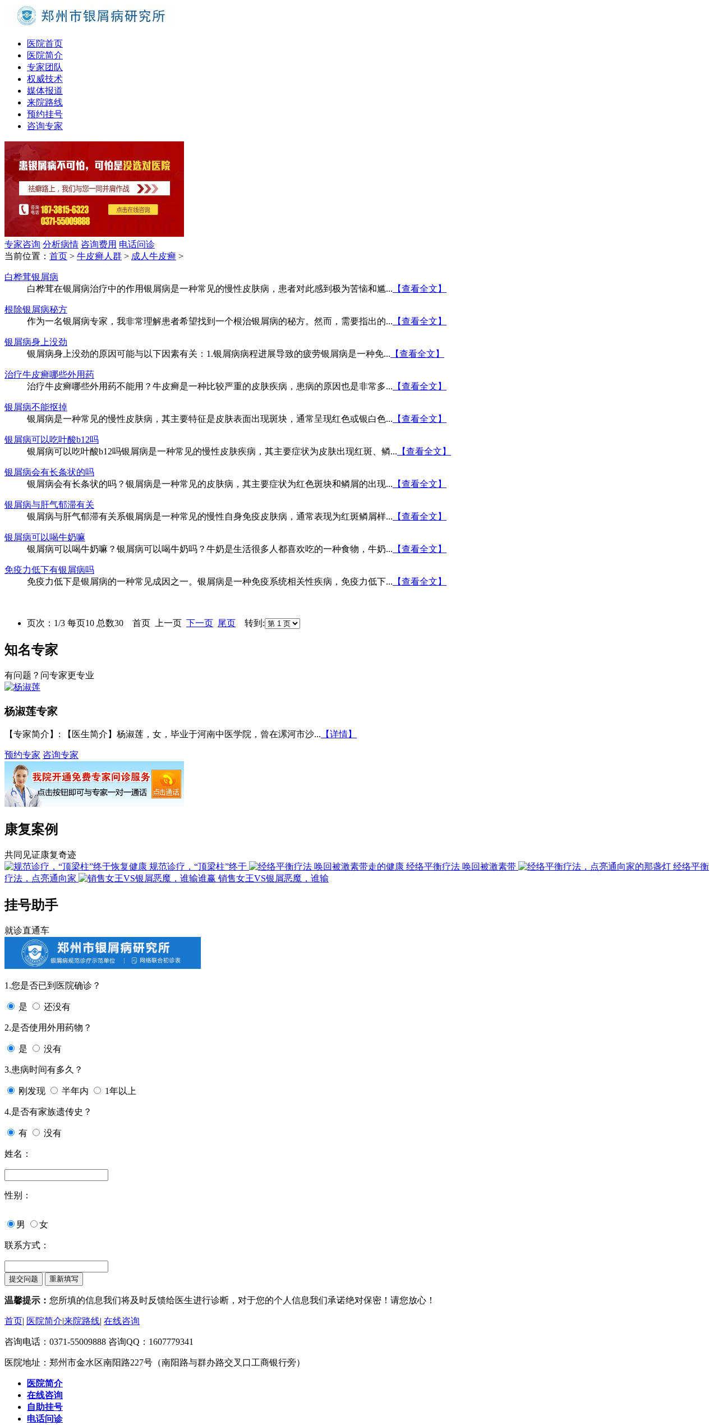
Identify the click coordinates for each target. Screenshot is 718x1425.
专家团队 (45, 67)
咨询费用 (99, 244)
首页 (58, 256)
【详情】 (339, 734)
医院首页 (45, 43)
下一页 (199, 623)
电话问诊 (137, 244)
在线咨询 (122, 1321)
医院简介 (45, 55)
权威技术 (45, 79)
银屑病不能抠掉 (35, 407)
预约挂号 (45, 114)
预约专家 (22, 755)
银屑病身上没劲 (35, 342)
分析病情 (61, 244)
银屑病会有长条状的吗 (49, 472)
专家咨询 (22, 244)
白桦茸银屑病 (31, 277)
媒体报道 (45, 90)
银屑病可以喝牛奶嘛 (44, 537)
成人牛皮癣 (153, 256)
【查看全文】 (420, 288)
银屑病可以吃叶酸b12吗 (51, 439)
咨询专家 (45, 126)
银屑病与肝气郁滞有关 (49, 504)
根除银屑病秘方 (35, 309)
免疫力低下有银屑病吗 (49, 569)
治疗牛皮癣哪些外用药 (49, 374)
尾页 (227, 623)
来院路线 (45, 102)
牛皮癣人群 (99, 256)
